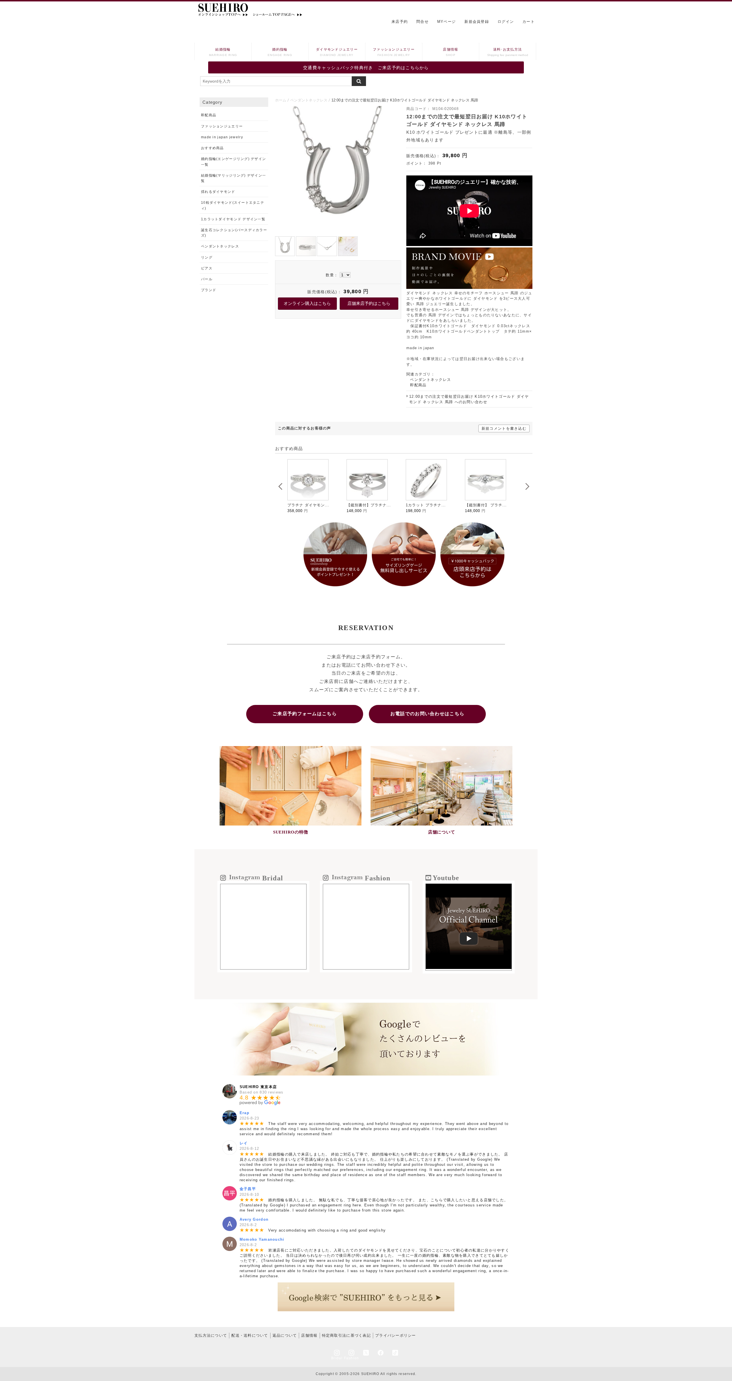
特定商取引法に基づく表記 (346, 1335)
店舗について (441, 832)
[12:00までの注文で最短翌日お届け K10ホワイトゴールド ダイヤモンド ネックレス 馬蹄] (338, 231)
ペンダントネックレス (308, 100)
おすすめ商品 (212, 148)
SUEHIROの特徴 (290, 832)
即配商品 (418, 385)
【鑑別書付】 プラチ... (427, 505)
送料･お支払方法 (507, 52)
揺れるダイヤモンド (218, 192)
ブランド (208, 290)
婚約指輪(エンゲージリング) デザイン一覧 (233, 161)
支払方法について (210, 1335)
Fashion (351, 1358)
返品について (284, 1335)
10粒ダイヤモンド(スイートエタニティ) (232, 205)
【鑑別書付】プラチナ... (310, 505)
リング (206, 257)
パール (206, 279)
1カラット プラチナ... (367, 505)
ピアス (206, 268)
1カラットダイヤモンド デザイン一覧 (233, 219)
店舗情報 (450, 52)
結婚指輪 (223, 52)
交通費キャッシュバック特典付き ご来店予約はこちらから (366, 67)
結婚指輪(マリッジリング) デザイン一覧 (233, 178)
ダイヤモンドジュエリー (337, 52)
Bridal (337, 1358)
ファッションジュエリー (394, 52)
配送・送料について (249, 1335)
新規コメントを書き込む (504, 428)
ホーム (280, 100)
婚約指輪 (280, 52)
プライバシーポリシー (395, 1335)
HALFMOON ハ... (482, 505)
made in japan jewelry (222, 137)
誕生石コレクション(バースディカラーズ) (234, 232)
